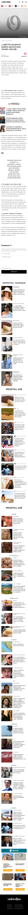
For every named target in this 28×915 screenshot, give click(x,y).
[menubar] (22, 2)
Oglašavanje (10, 908)
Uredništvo (9, 906)
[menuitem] (22, 2)
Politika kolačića (19, 908)
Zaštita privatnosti (19, 906)
